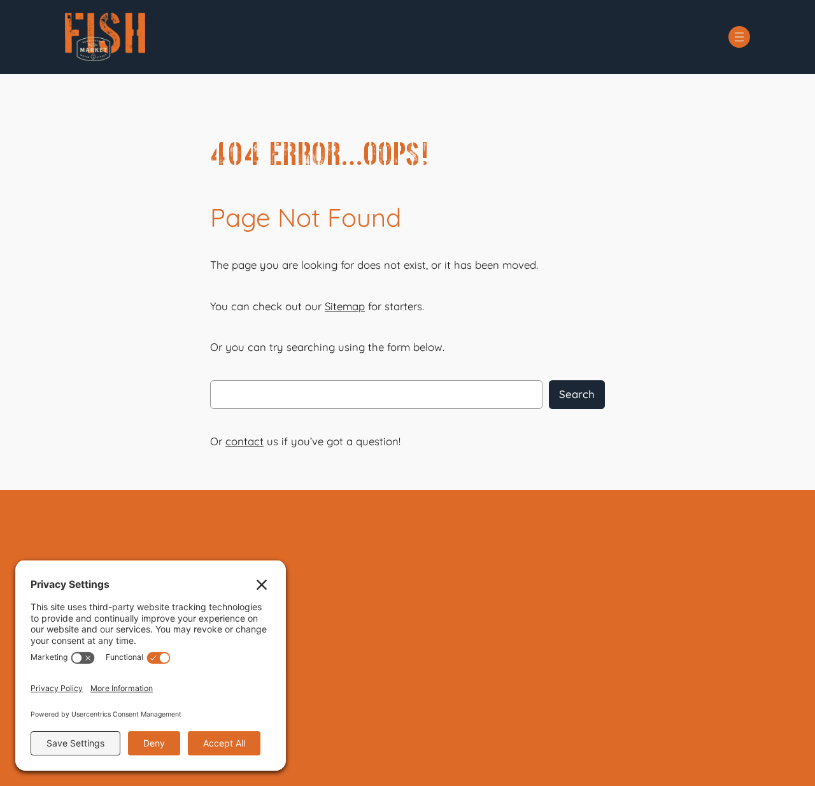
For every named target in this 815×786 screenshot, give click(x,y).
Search (577, 394)
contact (244, 441)
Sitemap (345, 306)
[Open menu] (739, 37)
